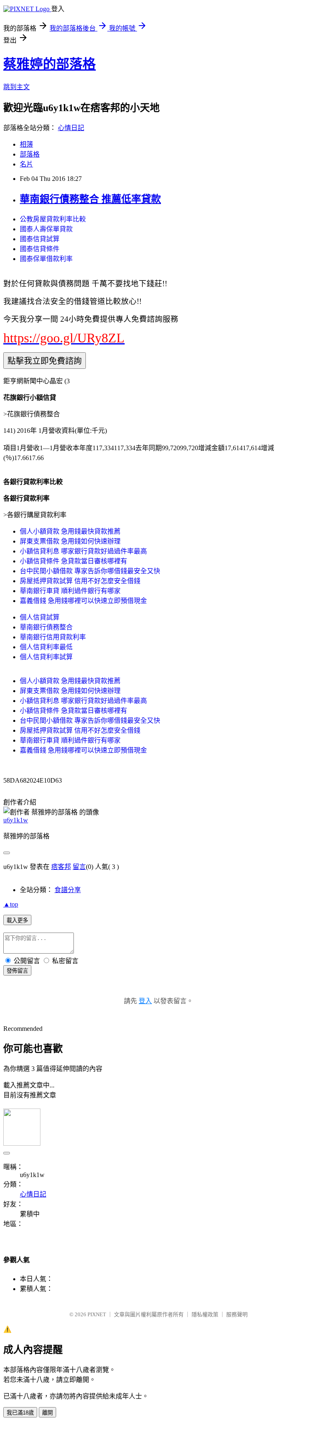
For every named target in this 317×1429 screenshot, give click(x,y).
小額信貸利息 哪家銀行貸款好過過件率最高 (83, 551)
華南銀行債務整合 (46, 627)
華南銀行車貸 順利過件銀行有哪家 (70, 590)
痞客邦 (61, 866)
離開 (47, 1413)
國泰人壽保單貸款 (46, 229)
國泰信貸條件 (39, 248)
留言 (79, 866)
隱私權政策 (205, 1314)
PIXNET (97, 1314)
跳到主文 (16, 86)
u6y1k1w (15, 820)
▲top (10, 904)
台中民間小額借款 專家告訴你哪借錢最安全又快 (90, 570)
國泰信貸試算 (39, 238)
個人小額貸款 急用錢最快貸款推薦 (70, 531)
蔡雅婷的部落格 (49, 64)
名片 (26, 164)
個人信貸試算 (39, 617)
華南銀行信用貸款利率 (53, 637)
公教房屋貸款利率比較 (53, 219)
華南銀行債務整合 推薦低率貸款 (90, 199)
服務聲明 (237, 1314)
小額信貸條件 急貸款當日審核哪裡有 (73, 561)
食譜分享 (67, 889)
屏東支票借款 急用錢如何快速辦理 (70, 541)
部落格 (30, 154)
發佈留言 (17, 971)
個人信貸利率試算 (46, 656)
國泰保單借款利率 (46, 258)
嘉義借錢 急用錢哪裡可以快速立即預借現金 (83, 600)
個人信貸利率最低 (46, 646)
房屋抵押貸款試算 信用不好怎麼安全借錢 (80, 580)
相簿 (26, 144)
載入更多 (17, 920)
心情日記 (71, 127)
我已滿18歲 (20, 1413)
